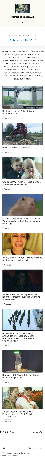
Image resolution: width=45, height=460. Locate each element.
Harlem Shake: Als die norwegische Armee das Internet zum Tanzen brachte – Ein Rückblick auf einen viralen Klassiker (19, 337)
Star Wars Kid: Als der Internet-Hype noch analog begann (20, 376)
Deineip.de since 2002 (22, 16)
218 (12, 432)
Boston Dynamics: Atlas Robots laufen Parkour (18, 112)
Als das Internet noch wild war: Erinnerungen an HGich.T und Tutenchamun (17, 414)
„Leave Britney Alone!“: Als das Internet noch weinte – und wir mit (22, 258)
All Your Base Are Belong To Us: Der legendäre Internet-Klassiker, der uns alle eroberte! (21, 297)
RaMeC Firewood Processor (16, 147)
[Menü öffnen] (22, 21)
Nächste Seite (38, 432)
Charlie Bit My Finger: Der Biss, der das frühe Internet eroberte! (21, 183)
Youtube (7, 118)
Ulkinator (39, 448)
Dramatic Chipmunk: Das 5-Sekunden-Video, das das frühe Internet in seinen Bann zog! (21, 221)
